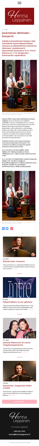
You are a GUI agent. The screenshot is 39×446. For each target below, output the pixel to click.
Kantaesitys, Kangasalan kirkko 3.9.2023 (17, 386)
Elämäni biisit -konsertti (14, 261)
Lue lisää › (15, 269)
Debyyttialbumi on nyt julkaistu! (17, 302)
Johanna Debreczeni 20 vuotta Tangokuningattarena (16, 343)
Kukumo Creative (25, 442)
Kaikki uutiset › (19, 402)
